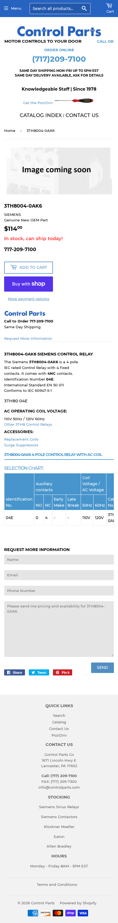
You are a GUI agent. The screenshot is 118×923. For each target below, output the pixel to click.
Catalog (59, 722)
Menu (16, 8)
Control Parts (43, 903)
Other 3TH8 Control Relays (28, 424)
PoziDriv (59, 735)
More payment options (28, 299)
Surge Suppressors (21, 445)
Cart (110, 11)
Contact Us (59, 728)
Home (9, 130)
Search (59, 715)
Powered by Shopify (78, 903)
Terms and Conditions (57, 884)
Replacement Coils (21, 439)
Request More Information (28, 338)
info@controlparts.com (59, 787)
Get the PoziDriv (38, 103)
